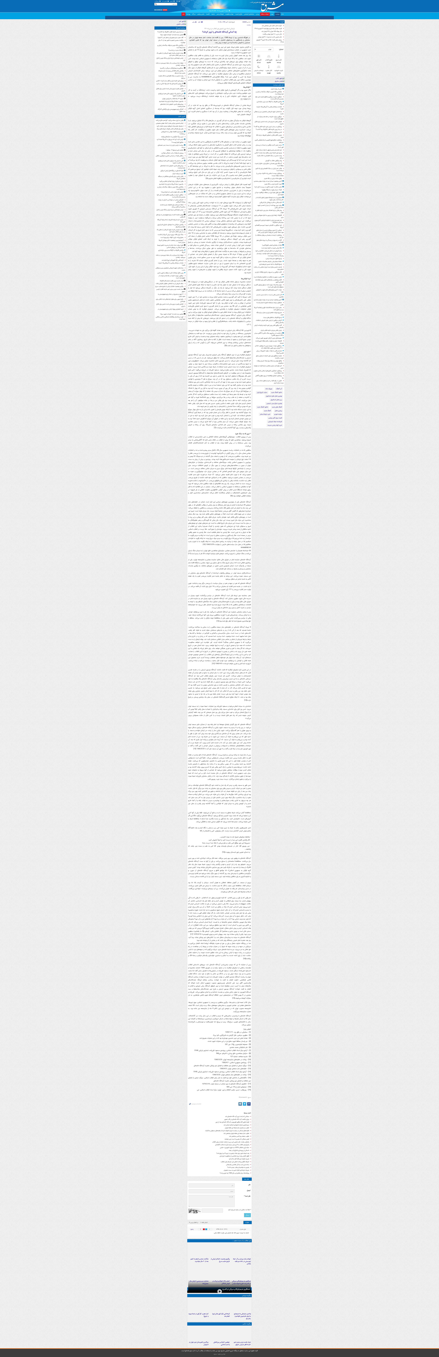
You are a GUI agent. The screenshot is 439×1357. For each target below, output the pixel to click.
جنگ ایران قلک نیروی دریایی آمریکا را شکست (170, 235)
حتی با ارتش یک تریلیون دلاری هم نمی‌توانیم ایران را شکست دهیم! (171, 95)
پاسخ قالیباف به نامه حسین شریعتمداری (270, 264)
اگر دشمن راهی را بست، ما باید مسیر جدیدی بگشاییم (270, 296)
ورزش (257, 14)
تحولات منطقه (265, 14)
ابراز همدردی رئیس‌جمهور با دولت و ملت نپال (269, 150)
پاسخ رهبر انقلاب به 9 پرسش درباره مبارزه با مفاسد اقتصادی (232, 1154)
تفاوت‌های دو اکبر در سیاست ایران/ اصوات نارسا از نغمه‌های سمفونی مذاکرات (227, 1140)
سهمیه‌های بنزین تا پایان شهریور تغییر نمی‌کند (269, 338)
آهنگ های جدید (277, 407)
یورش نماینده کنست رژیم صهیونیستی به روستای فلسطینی (170, 216)
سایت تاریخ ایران (262, 392)
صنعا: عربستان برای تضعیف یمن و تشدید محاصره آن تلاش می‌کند (172, 206)
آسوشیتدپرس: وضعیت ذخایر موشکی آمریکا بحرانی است (172, 241)
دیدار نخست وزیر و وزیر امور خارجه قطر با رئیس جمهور (170, 290)
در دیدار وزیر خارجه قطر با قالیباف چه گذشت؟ (269, 129)
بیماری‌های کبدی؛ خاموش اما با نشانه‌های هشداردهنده (172, 105)
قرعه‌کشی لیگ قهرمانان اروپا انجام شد (221, 1327)
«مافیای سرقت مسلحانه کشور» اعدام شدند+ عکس (270, 304)
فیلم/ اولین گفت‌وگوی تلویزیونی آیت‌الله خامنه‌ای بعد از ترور (232, 1132)
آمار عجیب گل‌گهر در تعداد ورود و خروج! (198, 1327)
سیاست (277, 14)
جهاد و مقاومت (229, 14)
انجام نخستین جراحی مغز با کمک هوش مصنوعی (169, 123)
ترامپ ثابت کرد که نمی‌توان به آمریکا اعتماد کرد (170, 139)
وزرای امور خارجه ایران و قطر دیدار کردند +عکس (268, 153)
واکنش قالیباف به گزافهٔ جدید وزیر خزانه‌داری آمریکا (270, 103)
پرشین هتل (278, 410)
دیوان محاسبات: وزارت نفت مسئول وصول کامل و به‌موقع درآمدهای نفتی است (269, 286)
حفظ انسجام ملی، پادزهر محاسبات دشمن (270, 261)
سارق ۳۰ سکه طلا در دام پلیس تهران (172, 99)
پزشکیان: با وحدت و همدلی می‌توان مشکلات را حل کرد (269, 236)
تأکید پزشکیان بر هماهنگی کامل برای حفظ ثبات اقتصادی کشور (269, 281)
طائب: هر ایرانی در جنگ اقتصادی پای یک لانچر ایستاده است (269, 169)
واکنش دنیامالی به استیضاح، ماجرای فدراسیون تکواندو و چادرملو (242, 1328)
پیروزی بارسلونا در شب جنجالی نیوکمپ (172, 153)
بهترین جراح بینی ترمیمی (274, 403)
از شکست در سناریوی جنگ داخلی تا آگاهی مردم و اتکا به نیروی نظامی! (269, 334)
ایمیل (248, 1200)
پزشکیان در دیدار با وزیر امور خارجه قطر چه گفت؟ (268, 127)
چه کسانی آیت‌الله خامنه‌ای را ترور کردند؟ (219, 32)
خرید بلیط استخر (265, 414)
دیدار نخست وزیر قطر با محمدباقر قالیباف (171, 281)
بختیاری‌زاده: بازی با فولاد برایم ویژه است (172, 237)
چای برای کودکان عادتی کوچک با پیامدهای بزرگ (170, 129)
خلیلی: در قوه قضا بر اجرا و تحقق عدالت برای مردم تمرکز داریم (270, 382)
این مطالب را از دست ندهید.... (241, 1250)
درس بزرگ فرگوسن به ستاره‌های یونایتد (172, 137)
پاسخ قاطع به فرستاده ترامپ (274, 259)
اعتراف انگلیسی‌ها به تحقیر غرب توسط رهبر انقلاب (235, 1171)
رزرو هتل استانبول (276, 400)
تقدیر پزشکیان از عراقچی (275, 132)
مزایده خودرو (278, 414)
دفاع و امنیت (238, 14)
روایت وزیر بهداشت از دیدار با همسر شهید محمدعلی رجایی (270, 206)
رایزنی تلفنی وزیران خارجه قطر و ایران (271, 330)
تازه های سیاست (278, 85)
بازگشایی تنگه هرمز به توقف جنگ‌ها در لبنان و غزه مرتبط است (270, 93)
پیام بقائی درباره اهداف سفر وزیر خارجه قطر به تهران (269, 211)
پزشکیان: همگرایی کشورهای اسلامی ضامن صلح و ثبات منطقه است (269, 372)
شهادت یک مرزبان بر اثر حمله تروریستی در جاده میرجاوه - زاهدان (242, 1271)
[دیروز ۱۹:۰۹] (219, 1260)
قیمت (282, 22)
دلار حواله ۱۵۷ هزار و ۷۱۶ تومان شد (271, 31)
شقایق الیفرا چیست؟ (177, 142)
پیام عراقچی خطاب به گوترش (273, 161)
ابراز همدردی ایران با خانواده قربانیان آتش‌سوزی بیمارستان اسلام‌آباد (269, 221)
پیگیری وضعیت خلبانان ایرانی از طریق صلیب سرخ (220, 1269)
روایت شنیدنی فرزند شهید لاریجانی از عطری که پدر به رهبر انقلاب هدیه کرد (171, 54)
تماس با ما (164, 1)
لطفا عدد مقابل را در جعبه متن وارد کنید (239, 1219)
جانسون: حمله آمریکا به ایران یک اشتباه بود (171, 101)
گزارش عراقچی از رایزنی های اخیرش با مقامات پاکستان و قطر (270, 321)
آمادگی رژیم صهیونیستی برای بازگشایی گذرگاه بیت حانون (171, 110)
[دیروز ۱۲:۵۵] (219, 1282)
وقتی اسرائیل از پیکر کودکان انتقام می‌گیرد (171, 181)
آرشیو (171, 1)
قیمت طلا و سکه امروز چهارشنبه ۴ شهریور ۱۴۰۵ (268, 28)
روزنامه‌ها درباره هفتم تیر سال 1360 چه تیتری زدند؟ (234, 1183)
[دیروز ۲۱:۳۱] (241, 1317)
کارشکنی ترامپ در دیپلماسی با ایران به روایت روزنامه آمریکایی (171, 201)
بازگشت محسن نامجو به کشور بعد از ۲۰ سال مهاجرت (199, 1269)
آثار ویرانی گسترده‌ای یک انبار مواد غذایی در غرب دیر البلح (170, 85)
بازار (183, 14)
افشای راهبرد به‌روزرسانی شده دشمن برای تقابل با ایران (269, 123)
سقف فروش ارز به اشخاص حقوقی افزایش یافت (169, 283)
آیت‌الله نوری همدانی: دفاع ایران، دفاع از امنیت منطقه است (269, 164)
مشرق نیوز (267, 5)
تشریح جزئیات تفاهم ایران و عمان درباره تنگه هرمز (270, 313)
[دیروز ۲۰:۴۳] (219, 1317)
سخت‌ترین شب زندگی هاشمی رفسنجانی (237, 1174)
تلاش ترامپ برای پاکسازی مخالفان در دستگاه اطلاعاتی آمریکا (171, 177)
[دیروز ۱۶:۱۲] (198, 1260)
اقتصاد (208, 14)
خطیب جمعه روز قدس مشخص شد (239, 1146)
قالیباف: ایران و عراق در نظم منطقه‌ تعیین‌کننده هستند (270, 342)
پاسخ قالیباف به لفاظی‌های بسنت (272, 317)
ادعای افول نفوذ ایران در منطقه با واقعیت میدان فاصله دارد (269, 193)
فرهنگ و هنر (220, 14)
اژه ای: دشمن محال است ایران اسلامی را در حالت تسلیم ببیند (269, 268)
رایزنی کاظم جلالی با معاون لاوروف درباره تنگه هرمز (270, 136)
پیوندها (188, 14)
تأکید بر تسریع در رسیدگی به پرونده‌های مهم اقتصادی (270, 241)
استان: (281, 49)
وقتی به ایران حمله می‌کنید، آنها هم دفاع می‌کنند (169, 120)
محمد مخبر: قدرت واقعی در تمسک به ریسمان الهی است (270, 146)
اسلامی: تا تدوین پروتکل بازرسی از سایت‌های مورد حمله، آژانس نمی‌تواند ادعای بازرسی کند (270, 231)
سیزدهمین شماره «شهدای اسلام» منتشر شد (236, 1134)
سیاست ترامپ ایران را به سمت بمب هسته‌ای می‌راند (171, 146)
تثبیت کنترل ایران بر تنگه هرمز (273, 184)
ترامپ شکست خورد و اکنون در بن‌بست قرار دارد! (268, 187)
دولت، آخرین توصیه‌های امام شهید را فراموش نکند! (270, 291)
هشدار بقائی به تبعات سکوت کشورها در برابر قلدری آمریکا (270, 352)
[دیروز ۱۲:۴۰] (198, 1282)
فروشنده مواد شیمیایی (275, 421)
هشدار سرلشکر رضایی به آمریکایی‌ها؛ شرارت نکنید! (270, 108)
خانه (282, 14)
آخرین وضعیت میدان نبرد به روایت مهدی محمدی (268, 181)
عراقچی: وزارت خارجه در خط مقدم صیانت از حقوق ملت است (270, 118)
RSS (177, 1)
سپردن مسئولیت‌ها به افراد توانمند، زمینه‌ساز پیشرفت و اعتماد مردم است (270, 254)
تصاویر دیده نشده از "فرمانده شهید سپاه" (171, 35)
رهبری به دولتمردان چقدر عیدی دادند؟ (238, 1177)
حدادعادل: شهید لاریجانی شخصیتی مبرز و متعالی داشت (269, 113)
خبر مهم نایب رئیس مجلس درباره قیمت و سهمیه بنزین (269, 367)
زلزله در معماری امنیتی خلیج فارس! (272, 245)
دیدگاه (194, 14)
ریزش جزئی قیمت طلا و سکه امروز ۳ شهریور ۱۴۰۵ (270, 41)
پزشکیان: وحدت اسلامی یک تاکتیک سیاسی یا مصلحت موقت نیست (270, 174)
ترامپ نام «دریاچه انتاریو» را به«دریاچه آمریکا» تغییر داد (171, 221)
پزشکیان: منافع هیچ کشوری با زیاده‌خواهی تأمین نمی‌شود (269, 141)
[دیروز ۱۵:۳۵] (241, 1282)
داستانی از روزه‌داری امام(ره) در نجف (239, 1160)
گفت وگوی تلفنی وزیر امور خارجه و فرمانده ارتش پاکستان (269, 326)
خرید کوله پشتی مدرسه (275, 425)
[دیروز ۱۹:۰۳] (241, 1345)
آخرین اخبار (181, 116)
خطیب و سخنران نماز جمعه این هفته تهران (237, 1137)
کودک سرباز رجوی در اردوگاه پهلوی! (272, 190)
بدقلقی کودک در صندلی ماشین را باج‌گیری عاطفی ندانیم (170, 157)
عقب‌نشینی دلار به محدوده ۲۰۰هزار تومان (270, 37)
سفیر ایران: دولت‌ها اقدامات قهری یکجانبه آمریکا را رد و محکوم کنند (269, 308)
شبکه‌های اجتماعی (249, 14)
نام (249, 1194)
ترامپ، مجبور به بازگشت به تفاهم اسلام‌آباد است (268, 277)
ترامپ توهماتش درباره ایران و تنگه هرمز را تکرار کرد (170, 59)
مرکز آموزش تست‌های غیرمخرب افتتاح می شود (268, 251)
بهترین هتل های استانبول (274, 396)
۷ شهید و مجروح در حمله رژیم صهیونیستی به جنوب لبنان (171, 295)
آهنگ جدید (267, 410)
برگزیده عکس (247, 1336)
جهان (272, 14)
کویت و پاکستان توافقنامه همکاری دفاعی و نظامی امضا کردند (170, 318)
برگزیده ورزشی (246, 1307)
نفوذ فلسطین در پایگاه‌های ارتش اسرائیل (172, 171)
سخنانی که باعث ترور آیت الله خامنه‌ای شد (237, 1126)
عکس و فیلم (200, 14)
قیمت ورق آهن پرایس (275, 418)
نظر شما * (247, 1206)
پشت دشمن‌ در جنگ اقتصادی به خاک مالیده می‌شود (270, 157)
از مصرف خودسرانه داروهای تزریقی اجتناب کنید (170, 126)
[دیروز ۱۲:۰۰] (198, 1345)
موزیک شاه (269, 389)
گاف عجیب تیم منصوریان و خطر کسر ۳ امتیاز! (170, 37)
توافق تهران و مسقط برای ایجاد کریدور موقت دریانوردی (270, 362)
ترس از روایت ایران (276, 89)
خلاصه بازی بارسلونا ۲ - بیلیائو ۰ (174, 150)
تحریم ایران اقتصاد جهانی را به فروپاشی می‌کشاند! (173, 133)
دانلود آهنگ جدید (276, 392)
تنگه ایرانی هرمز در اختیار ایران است (271, 248)
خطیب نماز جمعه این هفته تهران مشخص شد (236, 1143)
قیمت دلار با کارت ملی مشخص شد (272, 26)
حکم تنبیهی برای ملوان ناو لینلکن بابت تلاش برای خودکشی (170, 300)
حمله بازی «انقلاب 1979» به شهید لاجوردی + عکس (234, 1157)
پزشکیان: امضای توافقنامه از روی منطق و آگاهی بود (269, 377)
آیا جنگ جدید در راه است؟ (175, 50)
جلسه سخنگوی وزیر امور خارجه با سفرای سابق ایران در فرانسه (270, 357)
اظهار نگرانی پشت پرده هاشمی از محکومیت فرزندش (234, 1166)
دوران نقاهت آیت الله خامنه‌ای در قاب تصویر (236, 1129)
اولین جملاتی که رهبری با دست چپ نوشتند (237, 1149)
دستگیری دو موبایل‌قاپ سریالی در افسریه (236, 1301)
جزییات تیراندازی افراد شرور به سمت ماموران (236, 1180)
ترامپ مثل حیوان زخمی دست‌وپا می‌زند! (172, 192)
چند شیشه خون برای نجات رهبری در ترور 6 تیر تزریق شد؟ (232, 1163)
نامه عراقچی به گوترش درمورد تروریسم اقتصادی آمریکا (269, 226)
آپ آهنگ (279, 389)
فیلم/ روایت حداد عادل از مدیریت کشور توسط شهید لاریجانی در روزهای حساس (171, 246)
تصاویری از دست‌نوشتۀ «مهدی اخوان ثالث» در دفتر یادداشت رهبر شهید (270, 198)
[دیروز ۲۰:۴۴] (241, 1260)
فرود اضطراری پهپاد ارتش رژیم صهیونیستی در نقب (171, 310)
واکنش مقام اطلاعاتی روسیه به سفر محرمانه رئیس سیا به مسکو (171, 72)
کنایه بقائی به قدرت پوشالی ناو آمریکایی (271, 202)
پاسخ (192, 1239)
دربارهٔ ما (157, 1)
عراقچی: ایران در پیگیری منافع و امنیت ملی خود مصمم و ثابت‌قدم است (269, 98)
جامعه (213, 14)
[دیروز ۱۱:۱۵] (198, 1317)
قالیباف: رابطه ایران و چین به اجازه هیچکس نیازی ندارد (269, 216)
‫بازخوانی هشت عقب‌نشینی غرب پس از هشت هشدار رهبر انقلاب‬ (230, 1151)
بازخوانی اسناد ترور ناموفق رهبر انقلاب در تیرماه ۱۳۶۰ (219, 29)
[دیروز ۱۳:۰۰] (219, 1345)
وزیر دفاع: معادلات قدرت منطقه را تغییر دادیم (170, 273)
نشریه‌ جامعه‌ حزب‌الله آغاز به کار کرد (239, 1168)
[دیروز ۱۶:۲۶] (219, 1302)
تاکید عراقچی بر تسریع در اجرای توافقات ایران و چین (269, 273)
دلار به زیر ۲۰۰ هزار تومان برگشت (272, 34)
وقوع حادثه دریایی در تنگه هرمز (273, 178)
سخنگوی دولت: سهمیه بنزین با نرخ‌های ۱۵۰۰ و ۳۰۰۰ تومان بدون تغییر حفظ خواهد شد (269, 347)
